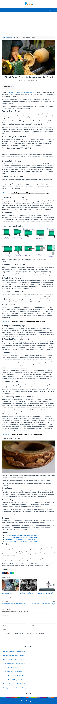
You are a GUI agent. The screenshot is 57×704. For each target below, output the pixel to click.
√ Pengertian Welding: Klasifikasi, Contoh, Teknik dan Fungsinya (43, 603)
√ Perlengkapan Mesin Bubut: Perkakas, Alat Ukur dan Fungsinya (22, 537)
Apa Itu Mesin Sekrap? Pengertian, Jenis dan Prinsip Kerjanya (21, 541)
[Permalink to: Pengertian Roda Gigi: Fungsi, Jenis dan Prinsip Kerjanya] (28, 585)
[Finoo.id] (28, 3)
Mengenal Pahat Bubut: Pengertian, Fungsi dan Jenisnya (20, 539)
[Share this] (3, 573)
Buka (12, 86)
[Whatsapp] (13, 573)
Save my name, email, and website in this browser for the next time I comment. (23, 633)
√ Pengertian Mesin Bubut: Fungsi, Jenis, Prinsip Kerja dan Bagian (22, 535)
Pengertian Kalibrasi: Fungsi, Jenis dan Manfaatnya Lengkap (10, 592)
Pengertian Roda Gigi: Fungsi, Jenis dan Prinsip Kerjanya (27, 592)
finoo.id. (25, 701)
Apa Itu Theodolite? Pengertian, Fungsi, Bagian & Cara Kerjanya (13, 603)
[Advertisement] (28, 23)
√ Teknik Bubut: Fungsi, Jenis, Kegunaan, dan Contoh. (22, 92)
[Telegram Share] (11, 573)
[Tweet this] (5, 573)
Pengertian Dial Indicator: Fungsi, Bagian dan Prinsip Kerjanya (46, 592)
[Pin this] (8, 573)
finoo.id (14, 564)
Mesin (7, 597)
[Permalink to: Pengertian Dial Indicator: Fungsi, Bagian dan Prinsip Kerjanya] (46, 585)
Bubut (15, 597)
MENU (52, 10)
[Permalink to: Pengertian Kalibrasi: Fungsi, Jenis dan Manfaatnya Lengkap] (10, 585)
